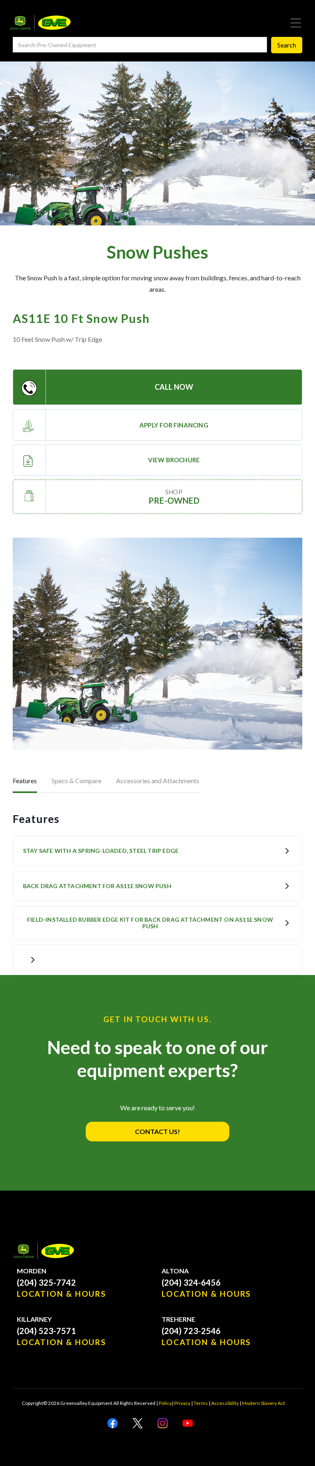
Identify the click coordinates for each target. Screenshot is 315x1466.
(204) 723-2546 (191, 1331)
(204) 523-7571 (46, 1331)
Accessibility (225, 1403)
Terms (201, 1403)
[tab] (25, 781)
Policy (165, 1403)
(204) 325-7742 (46, 1282)
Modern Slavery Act (263, 1403)
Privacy (182, 1403)
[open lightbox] (158, 644)
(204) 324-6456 (191, 1282)
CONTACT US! (157, 1131)
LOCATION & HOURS (61, 1293)
